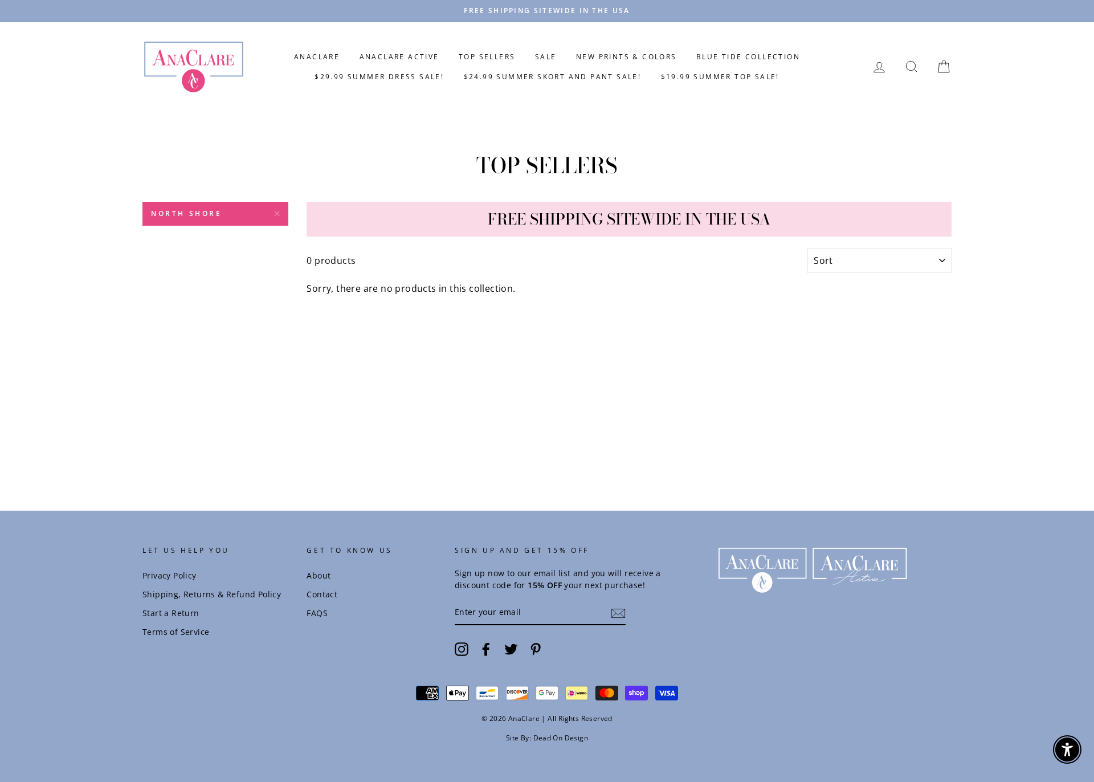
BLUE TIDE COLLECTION (748, 57)
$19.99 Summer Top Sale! (720, 77)
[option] (547, 11)
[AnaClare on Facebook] (486, 649)
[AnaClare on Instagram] (461, 649)
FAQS (317, 613)
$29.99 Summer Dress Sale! (379, 77)
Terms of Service (175, 631)
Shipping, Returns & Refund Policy (211, 594)
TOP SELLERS (487, 57)
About (318, 575)
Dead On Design (561, 738)
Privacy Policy (169, 575)
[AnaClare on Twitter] (511, 649)
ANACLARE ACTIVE (399, 57)
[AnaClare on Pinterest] (535, 649)
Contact (322, 594)
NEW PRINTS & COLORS (626, 57)
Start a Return (170, 613)
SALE (546, 57)
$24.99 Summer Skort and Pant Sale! (553, 77)
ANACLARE (317, 57)
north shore (186, 213)
